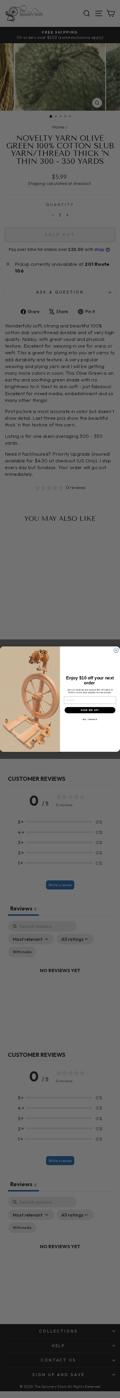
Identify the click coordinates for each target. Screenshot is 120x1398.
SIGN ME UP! (90, 710)
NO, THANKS (90, 719)
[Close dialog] (116, 650)
